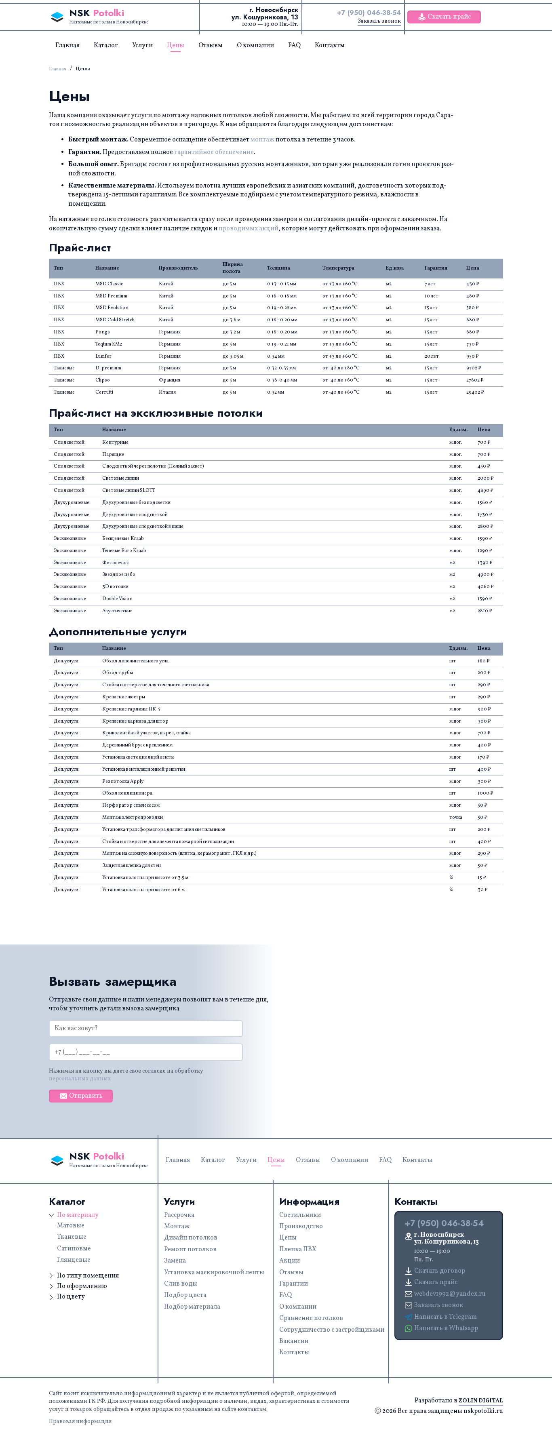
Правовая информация (80, 1421)
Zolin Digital (481, 1401)
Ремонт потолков (190, 1249)
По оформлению (82, 1286)
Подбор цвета (185, 1295)
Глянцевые (74, 1260)
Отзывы (210, 45)
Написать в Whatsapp (446, 1328)
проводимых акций (248, 228)
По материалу (78, 1215)
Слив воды (180, 1284)
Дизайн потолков (190, 1237)
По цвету (71, 1296)
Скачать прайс (449, 17)
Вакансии (293, 1341)
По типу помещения (88, 1275)
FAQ (294, 45)
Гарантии (293, 1284)
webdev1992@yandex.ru (450, 1294)
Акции (289, 1260)
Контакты (330, 45)
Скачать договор (439, 1271)
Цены (175, 45)
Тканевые (71, 1237)
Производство (301, 1226)
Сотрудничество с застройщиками (331, 1330)
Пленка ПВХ (297, 1249)
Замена (175, 1260)
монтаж (262, 139)
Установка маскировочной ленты (214, 1272)
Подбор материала (192, 1307)
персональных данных (80, 1079)
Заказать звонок (379, 21)
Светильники (300, 1215)
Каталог (106, 45)
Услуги (142, 45)
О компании (255, 45)
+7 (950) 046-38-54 (369, 12)
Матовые (70, 1225)
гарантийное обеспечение (214, 152)
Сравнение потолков (311, 1318)
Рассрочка (179, 1215)
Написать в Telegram (445, 1317)
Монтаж (177, 1226)
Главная (67, 45)
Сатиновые (74, 1248)
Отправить (86, 1096)
